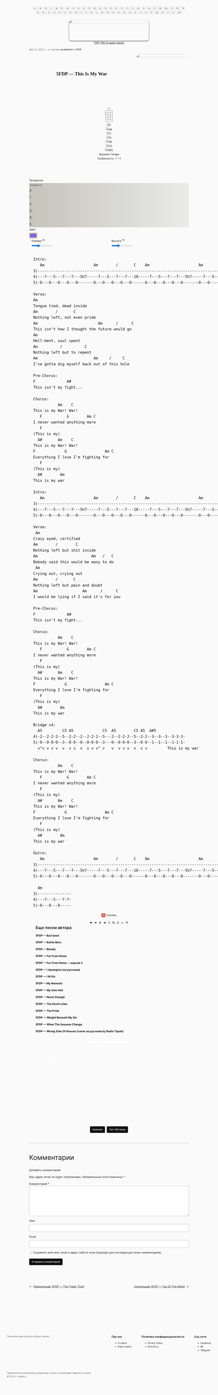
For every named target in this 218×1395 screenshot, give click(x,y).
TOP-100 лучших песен (109, 42)
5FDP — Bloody (46, 949)
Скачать (111, 915)
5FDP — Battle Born (48, 942)
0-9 (179, 12)
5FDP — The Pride (47, 1010)
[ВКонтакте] (96, 923)
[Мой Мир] (122, 923)
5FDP (78, 49)
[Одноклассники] (100, 923)
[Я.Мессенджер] (91, 923)
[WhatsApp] (118, 923)
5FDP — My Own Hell (49, 990)
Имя (32, 1220)
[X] (109, 923)
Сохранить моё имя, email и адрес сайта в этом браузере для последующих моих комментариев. (97, 1252)
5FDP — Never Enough (50, 997)
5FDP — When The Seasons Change (59, 1024)
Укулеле (104, 154)
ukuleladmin (66, 49)
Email (32, 1236)
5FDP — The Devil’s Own (51, 1004)
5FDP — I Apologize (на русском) (58, 969)
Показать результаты (58, 1113)
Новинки (97, 1129)
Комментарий (39, 1183)
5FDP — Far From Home (51, 956)
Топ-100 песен (117, 1129)
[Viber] (113, 923)
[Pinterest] (127, 923)
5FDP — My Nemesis (49, 983)
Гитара (114, 154)
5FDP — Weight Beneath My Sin (56, 1017)
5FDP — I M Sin (45, 976)
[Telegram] (104, 923)
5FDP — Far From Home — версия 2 (59, 963)
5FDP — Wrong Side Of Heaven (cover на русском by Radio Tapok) (80, 1031)
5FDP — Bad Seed (47, 935)
